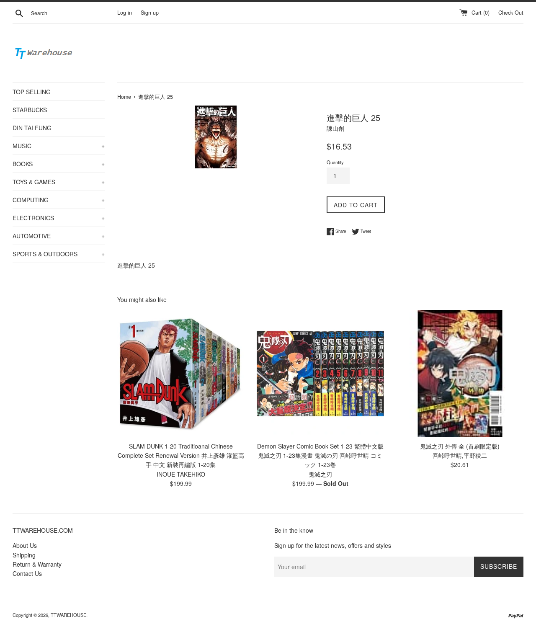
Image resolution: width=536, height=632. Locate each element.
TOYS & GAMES (59, 182)
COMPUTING (59, 200)
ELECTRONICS (59, 218)
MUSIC (59, 146)
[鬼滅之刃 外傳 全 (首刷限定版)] (460, 373)
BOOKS (59, 164)
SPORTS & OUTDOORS (59, 254)
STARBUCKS (30, 110)
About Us (25, 545)
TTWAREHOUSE (68, 614)
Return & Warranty (37, 564)
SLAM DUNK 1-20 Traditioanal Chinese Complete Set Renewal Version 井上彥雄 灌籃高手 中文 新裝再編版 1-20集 (181, 455)
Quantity (335, 162)
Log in (124, 12)
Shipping (24, 555)
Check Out (510, 12)
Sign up (150, 12)
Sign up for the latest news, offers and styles (332, 545)
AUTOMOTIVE (59, 236)
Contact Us (27, 573)
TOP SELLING (32, 92)
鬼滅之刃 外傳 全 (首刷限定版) (460, 446)
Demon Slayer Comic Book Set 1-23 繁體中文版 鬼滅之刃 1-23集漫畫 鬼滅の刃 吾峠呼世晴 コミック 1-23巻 (320, 455)
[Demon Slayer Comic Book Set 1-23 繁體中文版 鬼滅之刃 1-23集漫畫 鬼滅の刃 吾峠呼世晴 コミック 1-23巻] (320, 373)
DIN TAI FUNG (32, 128)
